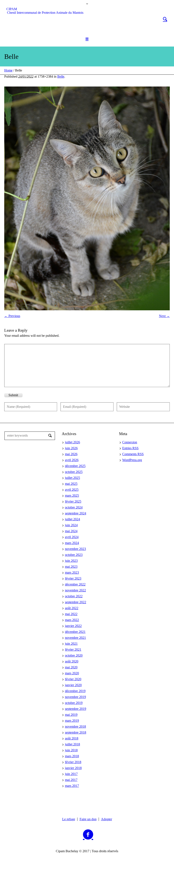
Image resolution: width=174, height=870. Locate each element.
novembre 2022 (75, 590)
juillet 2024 (72, 519)
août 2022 (71, 608)
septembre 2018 (75, 732)
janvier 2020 (73, 685)
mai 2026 (71, 454)
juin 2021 (71, 643)
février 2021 (73, 649)
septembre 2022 (75, 602)
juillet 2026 (72, 442)
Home (8, 70)
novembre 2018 (75, 726)
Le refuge (68, 819)
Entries (130, 448)
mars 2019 (72, 720)
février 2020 (73, 679)
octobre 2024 (74, 507)
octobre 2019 (74, 703)
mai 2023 (71, 566)
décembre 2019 (75, 691)
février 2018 (73, 762)
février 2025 (73, 501)
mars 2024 (72, 543)
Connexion (129, 442)
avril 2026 (72, 460)
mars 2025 (72, 495)
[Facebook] (88, 834)
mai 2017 (71, 780)
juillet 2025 (72, 478)
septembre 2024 (75, 513)
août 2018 (71, 738)
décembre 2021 (75, 632)
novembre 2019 (75, 697)
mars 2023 (72, 572)
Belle (60, 76)
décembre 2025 (75, 466)
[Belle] (87, 198)
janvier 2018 (73, 768)
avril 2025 (72, 489)
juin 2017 (71, 774)
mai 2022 (71, 614)
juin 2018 (71, 750)
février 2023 (73, 578)
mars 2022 (72, 620)
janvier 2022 (73, 626)
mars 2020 (72, 673)
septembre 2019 (75, 709)
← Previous (12, 316)
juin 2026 (71, 448)
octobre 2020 (74, 655)
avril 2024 (72, 537)
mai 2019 (71, 714)
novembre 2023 (75, 549)
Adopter (106, 819)
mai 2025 (71, 483)
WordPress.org (132, 460)
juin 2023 (71, 560)
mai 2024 (71, 531)
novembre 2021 (75, 637)
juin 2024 (71, 525)
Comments (133, 454)
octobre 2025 (74, 472)
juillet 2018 (72, 744)
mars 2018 (72, 756)
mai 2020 (71, 667)
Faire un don (88, 819)
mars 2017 (72, 786)
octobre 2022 (74, 596)
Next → (164, 316)
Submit (13, 395)
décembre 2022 (75, 584)
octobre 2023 (74, 555)
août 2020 (71, 661)
